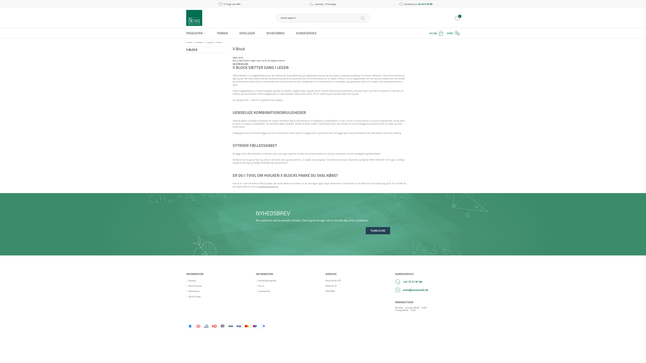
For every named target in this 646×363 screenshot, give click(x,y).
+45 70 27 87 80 (412, 282)
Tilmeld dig (377, 231)
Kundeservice (306, 33)
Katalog (192, 280)
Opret (450, 33)
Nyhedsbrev (275, 33)
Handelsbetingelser (267, 280)
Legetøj (210, 42)
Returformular (195, 286)
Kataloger (247, 33)
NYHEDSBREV (273, 213)
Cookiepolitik (264, 291)
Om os (261, 286)
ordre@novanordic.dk (268, 186)
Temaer (222, 33)
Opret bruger (194, 296)
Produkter (194, 33)
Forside (189, 42)
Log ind (433, 33)
